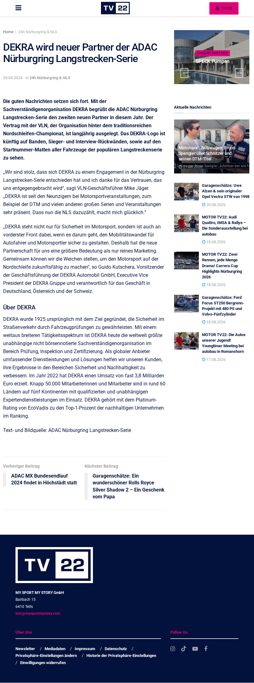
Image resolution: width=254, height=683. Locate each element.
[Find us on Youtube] (195, 649)
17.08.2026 (215, 359)
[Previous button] (184, 73)
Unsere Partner (212, 53)
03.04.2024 (12, 77)
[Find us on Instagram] (172, 649)
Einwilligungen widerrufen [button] (43, 662)
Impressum (85, 648)
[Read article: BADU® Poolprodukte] (211, 57)
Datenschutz (116, 648)
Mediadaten (55, 648)
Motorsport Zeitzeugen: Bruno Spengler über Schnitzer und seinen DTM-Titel (207, 153)
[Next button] (239, 73)
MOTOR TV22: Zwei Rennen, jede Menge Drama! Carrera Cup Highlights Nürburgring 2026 (222, 265)
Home (8, 32)
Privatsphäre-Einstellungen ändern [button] (46, 656)
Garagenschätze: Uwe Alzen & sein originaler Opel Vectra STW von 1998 (225, 191)
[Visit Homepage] (115, 8)
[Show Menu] (18, 8)
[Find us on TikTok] (183, 649)
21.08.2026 (192, 166)
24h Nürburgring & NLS (37, 32)
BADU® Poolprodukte (212, 61)
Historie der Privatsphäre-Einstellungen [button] (121, 656)
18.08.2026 (215, 242)
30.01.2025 (214, 73)
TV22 (226, 8)
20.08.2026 (215, 204)
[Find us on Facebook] (205, 649)
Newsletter (25, 648)
